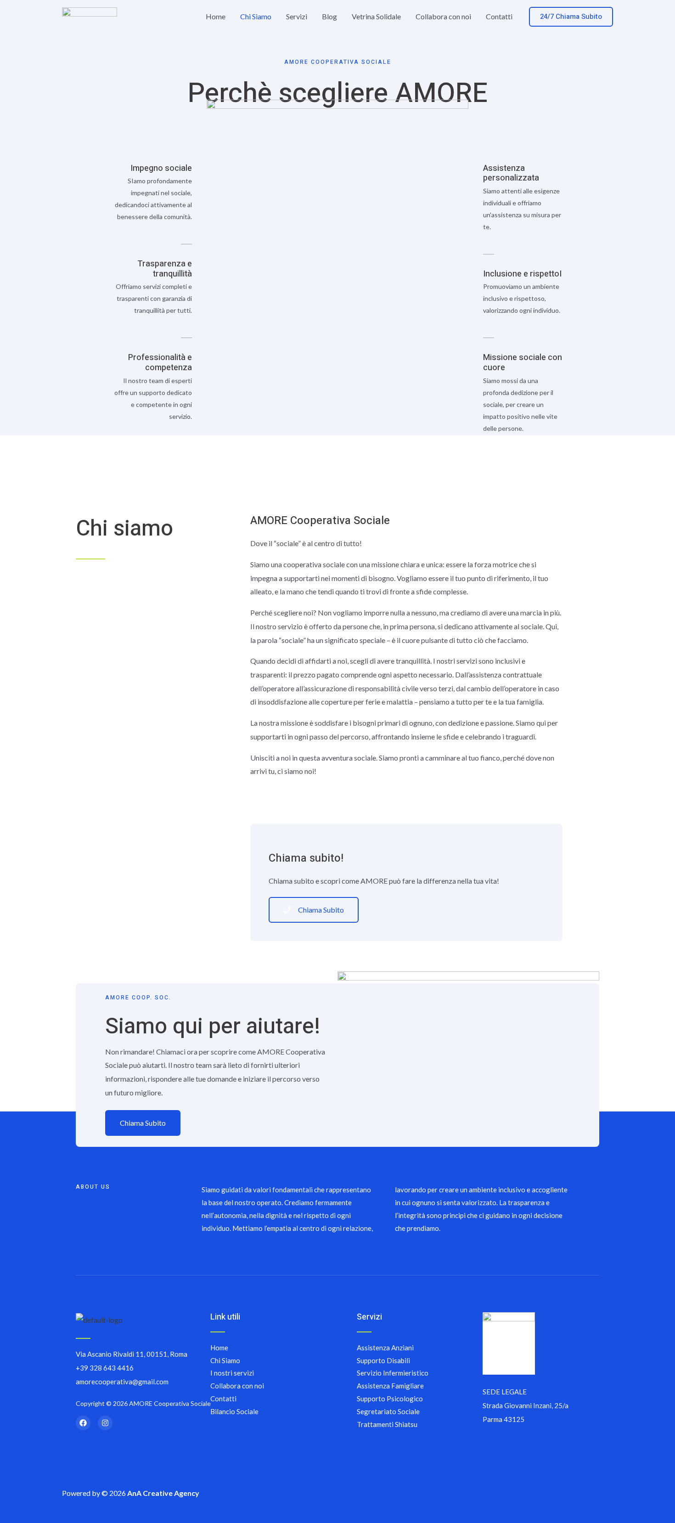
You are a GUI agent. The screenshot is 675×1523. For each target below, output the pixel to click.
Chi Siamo (255, 16)
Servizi (296, 16)
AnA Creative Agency (163, 1493)
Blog (329, 16)
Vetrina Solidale (376, 16)
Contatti (499, 16)
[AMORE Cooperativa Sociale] (89, 15)
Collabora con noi (443, 16)
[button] (571, 17)
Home (215, 16)
